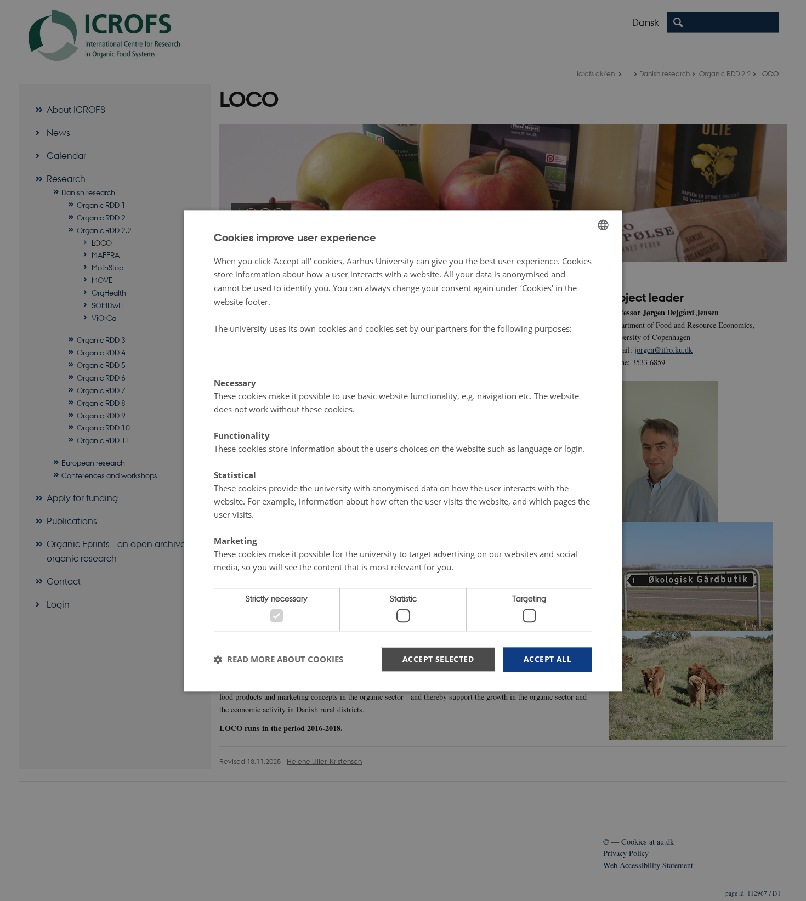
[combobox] (603, 224)
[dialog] (403, 450)
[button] (278, 660)
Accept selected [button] (438, 659)
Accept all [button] (547, 659)
